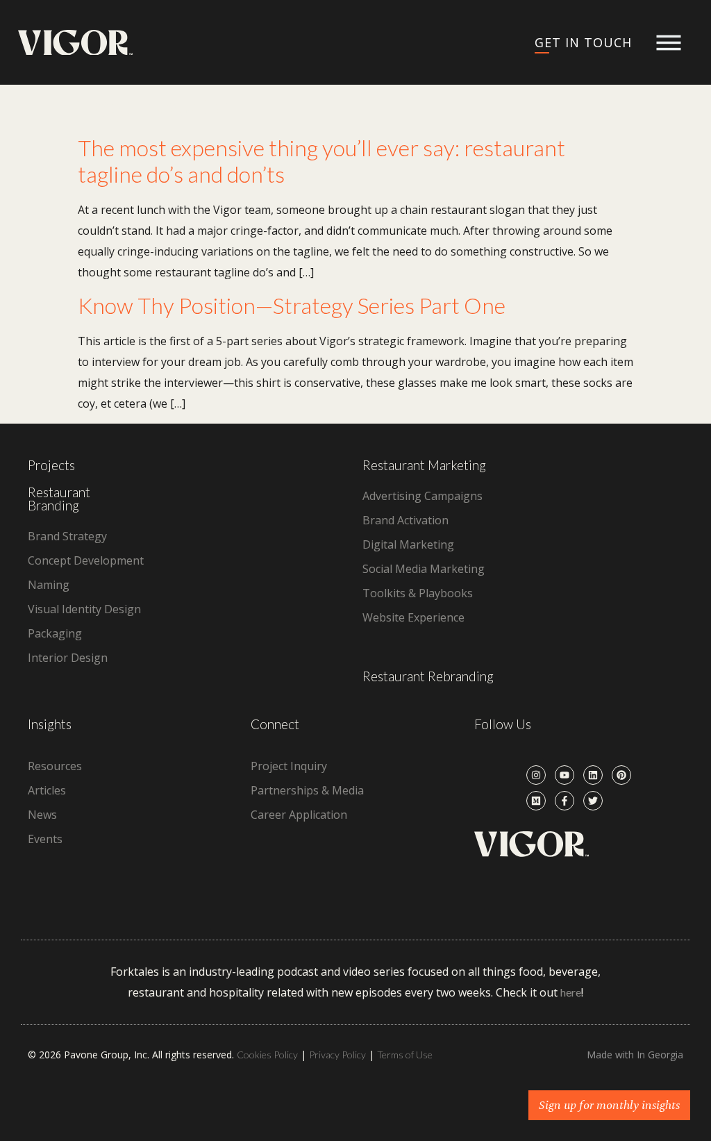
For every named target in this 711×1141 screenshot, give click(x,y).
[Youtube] (564, 775)
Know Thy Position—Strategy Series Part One (291, 305)
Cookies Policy (267, 1054)
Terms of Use (405, 1054)
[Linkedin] (593, 775)
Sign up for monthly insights (609, 1105)
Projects (51, 465)
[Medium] (536, 800)
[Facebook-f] (564, 800)
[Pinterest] (621, 775)
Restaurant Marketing (424, 465)
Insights (50, 724)
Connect (275, 724)
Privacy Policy (337, 1054)
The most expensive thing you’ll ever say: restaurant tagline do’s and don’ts (321, 161)
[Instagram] (536, 775)
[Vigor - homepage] (75, 43)
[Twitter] (593, 800)
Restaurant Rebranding (428, 676)
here (570, 992)
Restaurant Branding (59, 498)
